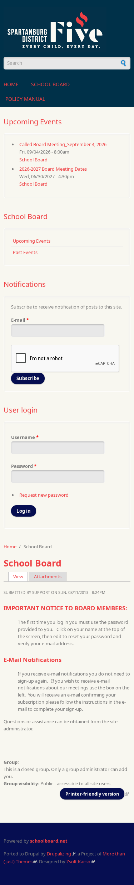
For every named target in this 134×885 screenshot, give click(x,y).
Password (23, 466)
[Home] (67, 29)
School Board (50, 84)
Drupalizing (59, 853)
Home (11, 84)
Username (25, 437)
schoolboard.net (49, 841)
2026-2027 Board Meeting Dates (53, 169)
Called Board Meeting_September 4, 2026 (62, 144)
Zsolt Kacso (78, 861)
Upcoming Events (31, 241)
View (20, 576)
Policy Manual (25, 98)
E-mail (20, 320)
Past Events (25, 252)
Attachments (47, 576)
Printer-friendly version (92, 794)
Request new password (44, 495)
